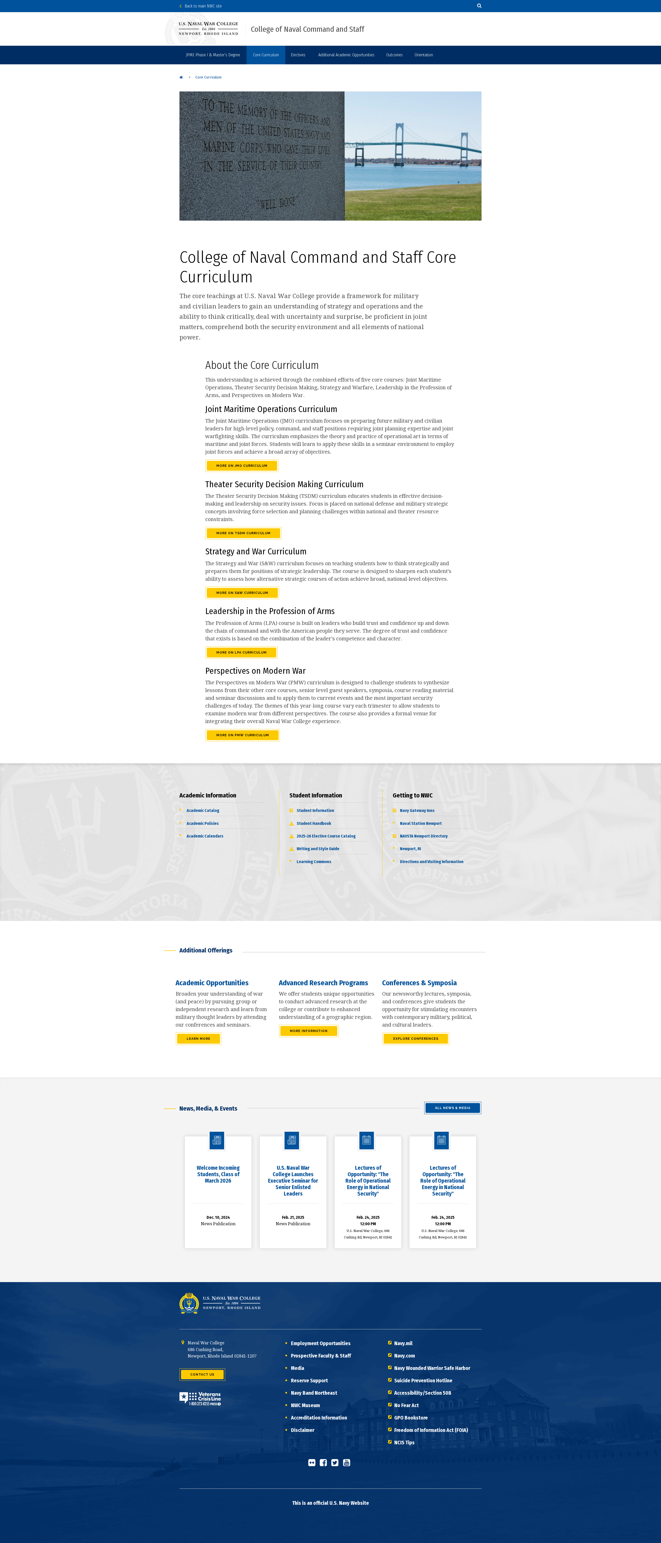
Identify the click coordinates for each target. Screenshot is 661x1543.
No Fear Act (406, 1405)
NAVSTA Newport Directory (424, 836)
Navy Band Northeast (314, 1393)
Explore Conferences (415, 1039)
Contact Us (202, 1374)
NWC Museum (305, 1405)
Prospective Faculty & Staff (321, 1356)
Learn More (198, 1039)
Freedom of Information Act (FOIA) (431, 1430)
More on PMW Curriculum (242, 735)
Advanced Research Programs (323, 983)
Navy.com (404, 1356)
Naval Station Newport (421, 823)
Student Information (315, 810)
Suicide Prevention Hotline (423, 1380)
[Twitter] (336, 1464)
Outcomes (394, 54)
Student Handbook (314, 823)
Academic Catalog (203, 810)
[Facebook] (325, 1464)
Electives (298, 54)
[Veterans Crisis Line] (200, 1402)
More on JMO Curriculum (241, 466)
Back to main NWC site (202, 6)
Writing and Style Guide (318, 848)
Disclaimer (302, 1430)
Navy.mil (403, 1343)
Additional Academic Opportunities (346, 54)
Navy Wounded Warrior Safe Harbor (432, 1368)
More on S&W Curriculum (242, 593)
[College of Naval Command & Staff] (181, 77)
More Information (309, 1031)
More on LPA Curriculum (241, 652)
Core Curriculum (266, 54)
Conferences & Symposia (419, 983)
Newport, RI (410, 848)
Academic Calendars (205, 836)
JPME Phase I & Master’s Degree (213, 54)
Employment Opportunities (321, 1343)
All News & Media (452, 1108)
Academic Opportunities (212, 983)
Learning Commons (314, 861)
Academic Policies (203, 823)
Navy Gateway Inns (417, 810)
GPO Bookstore (411, 1418)
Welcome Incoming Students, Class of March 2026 (218, 1174)
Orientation (424, 54)
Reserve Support (309, 1380)
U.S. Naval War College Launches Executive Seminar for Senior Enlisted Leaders (293, 1181)
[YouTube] (348, 1464)
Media (297, 1368)
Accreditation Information (319, 1418)
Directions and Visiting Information (431, 861)
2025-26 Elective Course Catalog (326, 836)
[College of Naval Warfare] (213, 28)
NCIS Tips (404, 1442)
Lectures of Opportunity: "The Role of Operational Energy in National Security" (368, 1181)
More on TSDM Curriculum (243, 533)
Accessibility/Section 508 (422, 1393)
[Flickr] (313, 1464)
